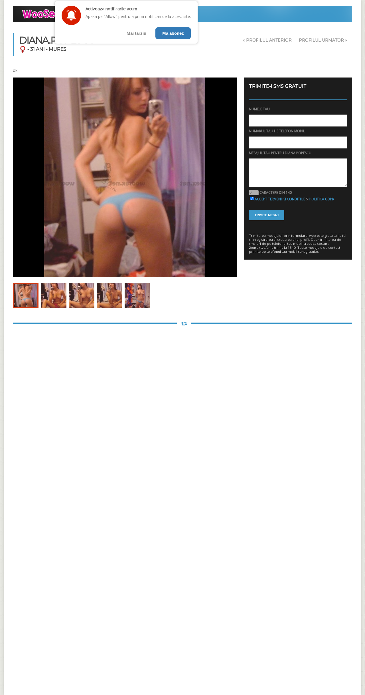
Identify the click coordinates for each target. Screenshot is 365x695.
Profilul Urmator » (323, 40)
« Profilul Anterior (267, 40)
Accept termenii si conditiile (280, 199)
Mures (57, 49)
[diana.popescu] (25, 295)
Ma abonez (173, 33)
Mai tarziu (136, 33)
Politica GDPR (321, 199)
